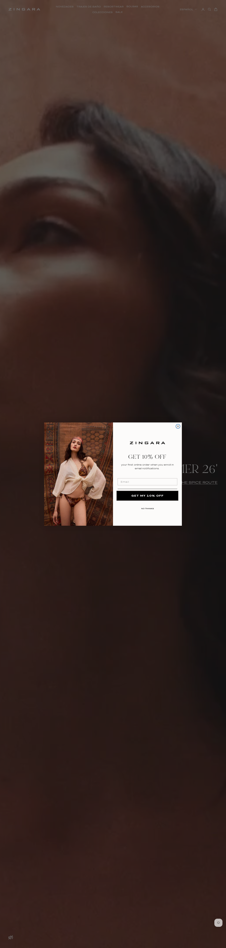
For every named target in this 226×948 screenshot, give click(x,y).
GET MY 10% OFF (147, 495)
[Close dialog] (178, 426)
